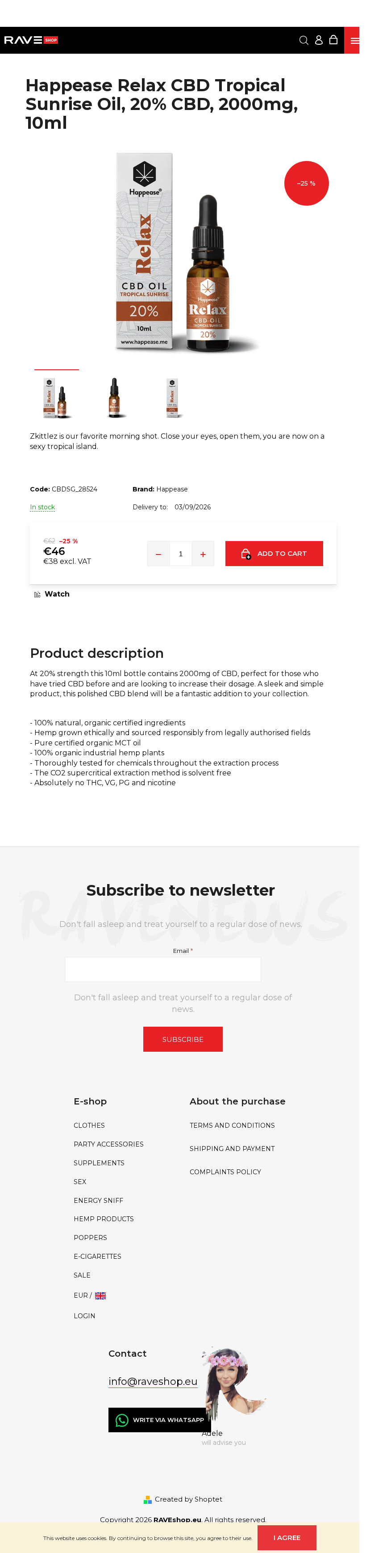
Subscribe (183, 1039)
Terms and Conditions (232, 1126)
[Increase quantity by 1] (203, 553)
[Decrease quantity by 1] (158, 553)
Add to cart (282, 553)
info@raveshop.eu (153, 1381)
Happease (172, 489)
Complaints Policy (225, 1172)
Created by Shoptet (188, 1499)
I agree (287, 1537)
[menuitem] (125, 1126)
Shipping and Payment (232, 1149)
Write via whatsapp (168, 1419)
